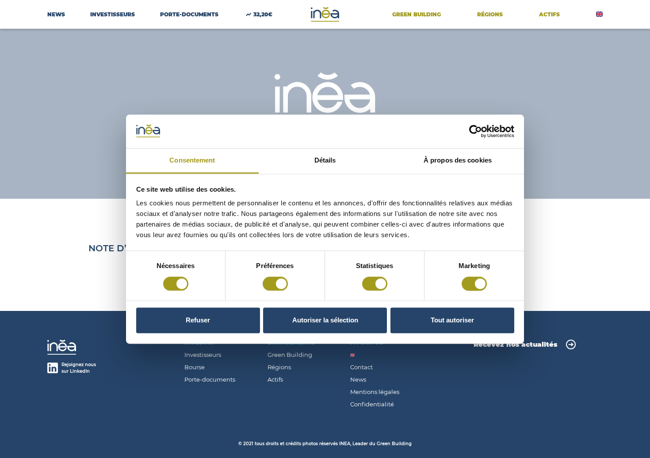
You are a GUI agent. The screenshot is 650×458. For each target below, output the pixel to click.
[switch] (275, 283)
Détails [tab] (325, 160)
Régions (490, 14)
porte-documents (189, 14)
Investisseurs (112, 14)
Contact (361, 367)
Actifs (275, 379)
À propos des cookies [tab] (458, 160)
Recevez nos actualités (515, 344)
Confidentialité (372, 404)
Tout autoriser (452, 320)
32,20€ (262, 14)
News (56, 14)
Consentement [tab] (192, 160)
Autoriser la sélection (325, 320)
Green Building (416, 14)
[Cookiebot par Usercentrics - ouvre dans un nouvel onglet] (475, 131)
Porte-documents (209, 379)
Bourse (194, 367)
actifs (549, 14)
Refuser (198, 320)
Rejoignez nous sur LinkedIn (78, 368)
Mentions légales (374, 392)
